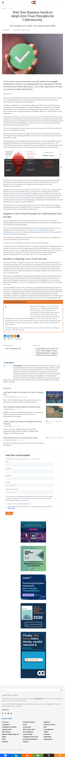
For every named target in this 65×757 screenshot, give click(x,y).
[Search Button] (61, 690)
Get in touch (17, 704)
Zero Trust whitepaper (53, 328)
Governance (27, 727)
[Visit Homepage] (33, 2)
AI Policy (15, 695)
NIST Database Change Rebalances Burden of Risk (21, 407)
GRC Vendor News (29, 729)
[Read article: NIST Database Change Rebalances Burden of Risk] (54, 412)
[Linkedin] (4, 336)
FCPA (4, 739)
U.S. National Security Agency (34, 230)
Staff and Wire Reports (10, 397)
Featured (5, 741)
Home (3, 8)
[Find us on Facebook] (2, 713)
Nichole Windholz (9, 409)
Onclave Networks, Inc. (49, 365)
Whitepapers (48, 739)
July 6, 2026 (16, 426)
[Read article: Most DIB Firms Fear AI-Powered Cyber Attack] (54, 443)
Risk (45, 727)
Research (47, 722)
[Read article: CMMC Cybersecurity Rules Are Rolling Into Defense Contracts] (54, 426)
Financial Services (29, 722)
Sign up (50, 704)
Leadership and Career (30, 737)
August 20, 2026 (22, 397)
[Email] (11, 336)
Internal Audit (27, 734)
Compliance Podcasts (9, 727)
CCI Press (5, 722)
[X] (18, 336)
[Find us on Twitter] (5, 713)
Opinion (25, 741)
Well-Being (47, 737)
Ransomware (18, 338)
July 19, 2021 (16, 30)
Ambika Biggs (8, 426)
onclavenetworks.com (29, 328)
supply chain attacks (35, 117)
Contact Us (10, 330)
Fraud (25, 724)
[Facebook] (8, 336)
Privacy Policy (6, 695)
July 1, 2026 (21, 440)
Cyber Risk (10, 338)
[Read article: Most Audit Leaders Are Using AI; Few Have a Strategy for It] (54, 397)
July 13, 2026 (18, 409)
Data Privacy (6, 732)
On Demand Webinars (30, 739)
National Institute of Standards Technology (43, 232)
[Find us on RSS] (11, 713)
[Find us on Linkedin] (8, 713)
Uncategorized (48, 729)
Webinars (47, 734)
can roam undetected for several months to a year (18, 198)
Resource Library (49, 724)
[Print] (14, 336)
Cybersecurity (9, 8)
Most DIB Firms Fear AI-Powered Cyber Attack (20, 438)
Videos (46, 732)
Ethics (4, 737)
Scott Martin (7, 30)
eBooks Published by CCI (10, 734)
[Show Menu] (3, 2)
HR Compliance (28, 732)
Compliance (6, 724)
